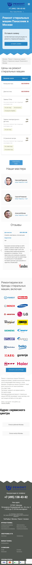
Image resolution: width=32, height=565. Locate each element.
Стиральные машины (7, 525)
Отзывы (19, 549)
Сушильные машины (22, 528)
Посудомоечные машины (8, 528)
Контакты (19, 551)
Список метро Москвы (16, 433)
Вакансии (3, 551)
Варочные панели (21, 526)
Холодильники (5, 526)
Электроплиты (21, 525)
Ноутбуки (3, 536)
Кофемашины (5, 543)
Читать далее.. (5, 403)
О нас (2, 549)
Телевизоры (20, 536)
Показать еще (16, 163)
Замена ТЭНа (8, 99)
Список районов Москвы (16, 424)
